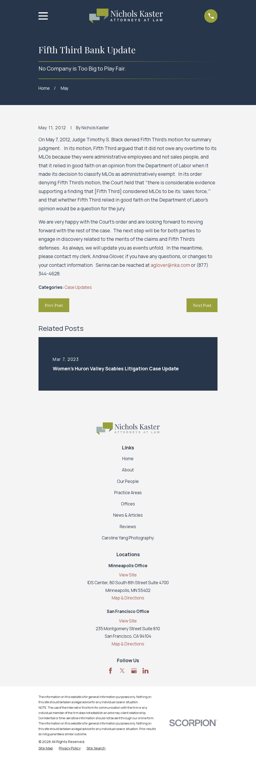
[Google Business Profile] (134, 671)
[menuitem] (45, 748)
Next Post (202, 305)
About (128, 470)
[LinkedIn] (145, 671)
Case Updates (78, 287)
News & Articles (128, 515)
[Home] (125, 16)
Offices (128, 504)
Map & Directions (128, 598)
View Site (128, 575)
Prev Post (54, 305)
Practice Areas (128, 492)
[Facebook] (111, 671)
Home (128, 458)
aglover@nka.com (170, 265)
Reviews (128, 526)
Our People (128, 481)
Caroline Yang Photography (128, 538)
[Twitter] (122, 671)
